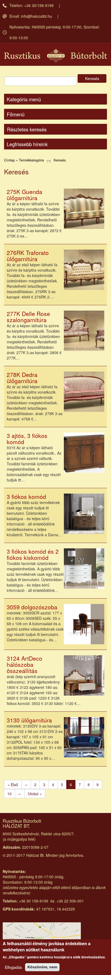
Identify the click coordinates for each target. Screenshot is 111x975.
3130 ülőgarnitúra (29, 720)
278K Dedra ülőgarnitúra (22, 377)
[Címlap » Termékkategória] (55, 56)
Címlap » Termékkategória (24, 160)
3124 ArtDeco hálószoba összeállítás (24, 664)
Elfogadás (13, 967)
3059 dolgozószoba (32, 607)
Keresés (92, 78)
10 (11, 793)
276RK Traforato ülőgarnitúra (28, 256)
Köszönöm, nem (42, 967)
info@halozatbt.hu (36, 16)
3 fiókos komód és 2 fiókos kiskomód (33, 554)
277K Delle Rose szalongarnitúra (28, 317)
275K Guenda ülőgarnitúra (24, 195)
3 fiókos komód (26, 496)
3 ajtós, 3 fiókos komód (27, 438)
